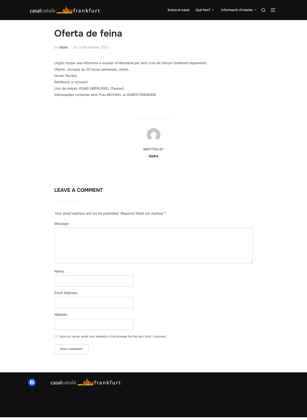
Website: (61, 314)
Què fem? (203, 10)
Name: (59, 271)
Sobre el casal (178, 10)
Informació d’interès (237, 10)
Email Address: (66, 293)
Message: (61, 223)
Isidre (63, 47)
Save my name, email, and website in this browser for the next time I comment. (113, 336)
